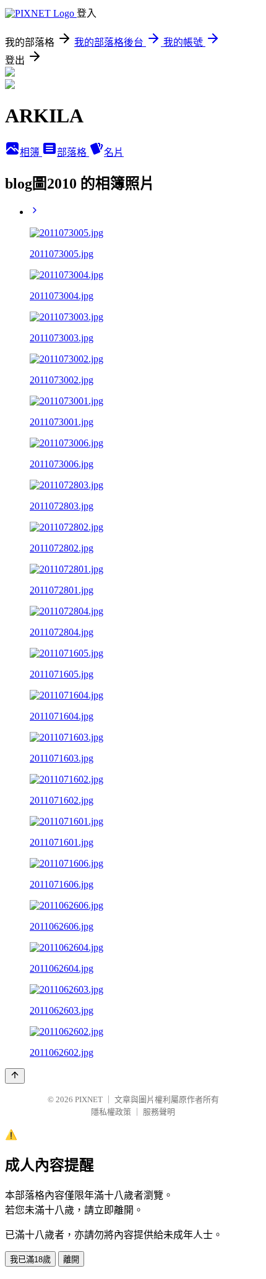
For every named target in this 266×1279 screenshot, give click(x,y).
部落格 (73, 152)
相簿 (31, 152)
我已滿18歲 (30, 1259)
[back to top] (15, 1076)
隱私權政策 (111, 1111)
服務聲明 (159, 1111)
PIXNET (89, 1099)
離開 (71, 1259)
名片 (114, 152)
